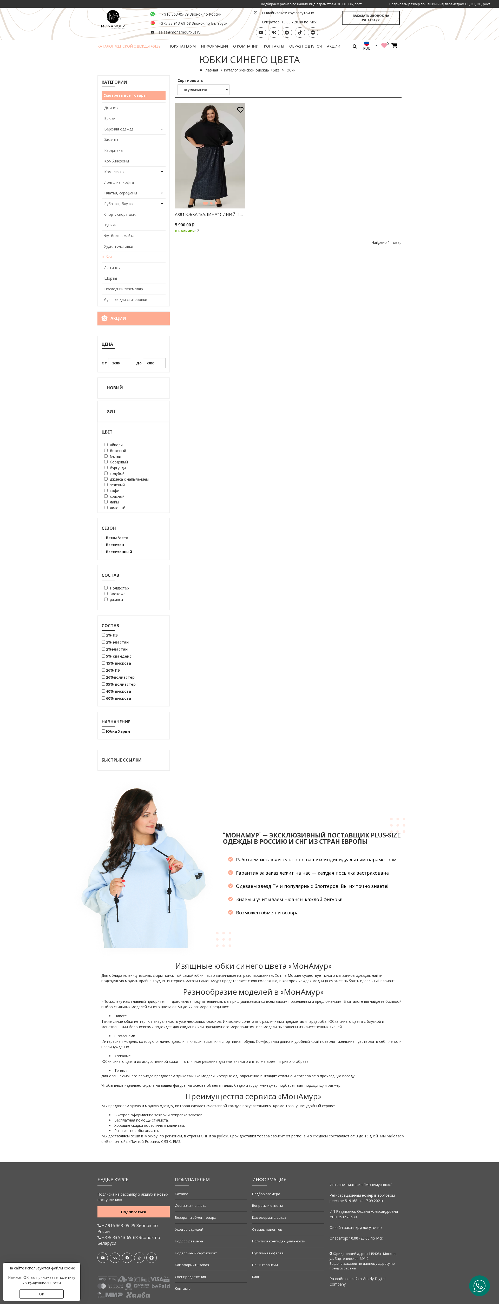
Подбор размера (189, 1241)
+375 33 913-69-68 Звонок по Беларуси (193, 23)
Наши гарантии (265, 1264)
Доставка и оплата (190, 1205)
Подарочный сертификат (196, 1253)
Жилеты (111, 139)
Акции (333, 46)
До (139, 363)
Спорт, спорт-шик (120, 214)
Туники (110, 224)
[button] (205, 203)
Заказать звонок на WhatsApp (371, 18)
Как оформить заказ (192, 1264)
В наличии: (185, 230)
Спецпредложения (190, 1276)
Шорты (110, 278)
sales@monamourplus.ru (180, 32)
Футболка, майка (119, 235)
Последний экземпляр (123, 288)
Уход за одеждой (189, 1229)
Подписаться (133, 1211)
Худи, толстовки (118, 246)
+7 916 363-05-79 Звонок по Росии (127, 1228)
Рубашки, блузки (119, 203)
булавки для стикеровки (125, 299)
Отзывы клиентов (267, 1229)
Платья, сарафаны (120, 193)
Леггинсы (112, 267)
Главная (210, 70)
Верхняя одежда (119, 129)
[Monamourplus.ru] (120, 19)
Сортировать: (191, 80)
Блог (255, 1276)
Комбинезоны (116, 161)
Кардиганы (113, 150)
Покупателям (182, 46)
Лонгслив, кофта (119, 182)
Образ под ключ (305, 46)
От (104, 363)
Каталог (181, 1193)
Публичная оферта (268, 1253)
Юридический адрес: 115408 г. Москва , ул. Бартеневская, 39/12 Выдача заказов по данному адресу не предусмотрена (363, 1260)
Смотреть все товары (125, 95)
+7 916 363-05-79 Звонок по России (190, 14)
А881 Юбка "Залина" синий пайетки (210, 214)
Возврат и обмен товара (195, 1217)
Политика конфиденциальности (278, 1241)
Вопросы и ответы (267, 1205)
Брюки (109, 118)
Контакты (274, 46)
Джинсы (111, 107)
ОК (41, 1294)
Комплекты (114, 171)
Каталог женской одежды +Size (129, 46)
